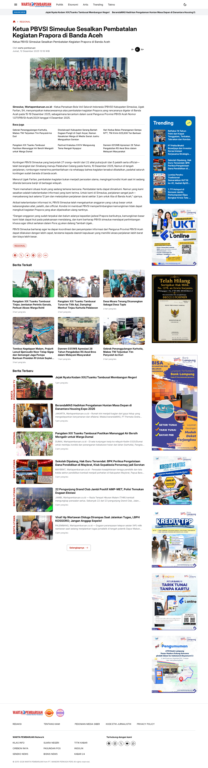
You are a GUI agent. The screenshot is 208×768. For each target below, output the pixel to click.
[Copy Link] (45, 255)
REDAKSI (17, 724)
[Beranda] (14, 21)
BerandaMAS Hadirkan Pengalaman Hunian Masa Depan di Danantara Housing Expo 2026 (120, 12)
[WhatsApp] (39, 255)
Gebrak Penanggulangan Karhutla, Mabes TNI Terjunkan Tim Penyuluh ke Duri (32, 133)
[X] (21, 255)
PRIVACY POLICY (146, 724)
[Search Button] (192, 4)
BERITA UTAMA (14, 413)
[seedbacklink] (49, 712)
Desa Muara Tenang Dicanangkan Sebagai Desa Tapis (123, 303)
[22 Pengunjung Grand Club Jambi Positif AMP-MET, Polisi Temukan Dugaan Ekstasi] (34, 500)
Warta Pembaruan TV (13, 390)
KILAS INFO (19, 742)
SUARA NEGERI (51, 742)
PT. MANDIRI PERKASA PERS (60, 762)
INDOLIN (78, 748)
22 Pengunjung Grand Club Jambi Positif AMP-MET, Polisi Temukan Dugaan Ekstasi (99, 491)
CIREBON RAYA (20, 748)
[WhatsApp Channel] (133, 743)
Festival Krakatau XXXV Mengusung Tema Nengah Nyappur (76, 147)
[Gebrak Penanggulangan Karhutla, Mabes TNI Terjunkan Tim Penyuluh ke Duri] (124, 331)
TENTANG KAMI (52, 724)
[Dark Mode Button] (185, 5)
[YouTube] (127, 743)
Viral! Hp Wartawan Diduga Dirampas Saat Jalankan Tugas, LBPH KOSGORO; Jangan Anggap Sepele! (97, 519)
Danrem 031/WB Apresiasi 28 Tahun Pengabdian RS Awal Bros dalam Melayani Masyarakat (121, 148)
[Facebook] (15, 255)
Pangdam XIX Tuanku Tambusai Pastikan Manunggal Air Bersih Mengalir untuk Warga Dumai (33, 148)
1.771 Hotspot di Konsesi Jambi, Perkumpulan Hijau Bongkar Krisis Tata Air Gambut (180, 193)
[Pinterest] (33, 255)
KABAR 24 (79, 754)
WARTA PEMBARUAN (34, 762)
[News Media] (60, 712)
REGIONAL (19, 245)
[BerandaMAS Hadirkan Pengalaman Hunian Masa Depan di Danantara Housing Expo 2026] (34, 416)
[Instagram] (115, 743)
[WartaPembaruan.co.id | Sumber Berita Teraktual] (36, 4)
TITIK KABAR (80, 742)
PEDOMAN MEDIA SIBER (87, 724)
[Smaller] (132, 49)
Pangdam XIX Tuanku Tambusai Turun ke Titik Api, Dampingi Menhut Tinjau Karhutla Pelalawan (78, 304)
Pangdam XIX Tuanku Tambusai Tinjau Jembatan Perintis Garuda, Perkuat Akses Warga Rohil (32, 304)
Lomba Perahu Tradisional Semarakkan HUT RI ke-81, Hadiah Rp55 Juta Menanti (178, 179)
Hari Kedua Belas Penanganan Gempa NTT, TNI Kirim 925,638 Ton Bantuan (122, 131)
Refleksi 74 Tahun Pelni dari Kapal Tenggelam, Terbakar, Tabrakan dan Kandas (179, 135)
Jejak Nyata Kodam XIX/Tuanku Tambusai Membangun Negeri (39, 12)
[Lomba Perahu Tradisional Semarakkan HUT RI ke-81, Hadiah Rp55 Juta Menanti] (159, 179)
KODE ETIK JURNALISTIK (118, 724)
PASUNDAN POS (52, 748)
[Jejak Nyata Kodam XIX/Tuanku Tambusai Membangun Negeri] (34, 388)
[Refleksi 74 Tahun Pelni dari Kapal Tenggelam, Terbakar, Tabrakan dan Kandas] (159, 136)
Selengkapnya (76, 547)
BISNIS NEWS (51, 754)
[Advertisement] (172, 65)
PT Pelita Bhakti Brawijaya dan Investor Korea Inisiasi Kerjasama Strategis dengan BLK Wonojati (180, 149)
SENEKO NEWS (20, 754)
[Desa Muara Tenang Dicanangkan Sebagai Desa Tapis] (124, 283)
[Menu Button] (16, 5)
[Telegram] (27, 255)
